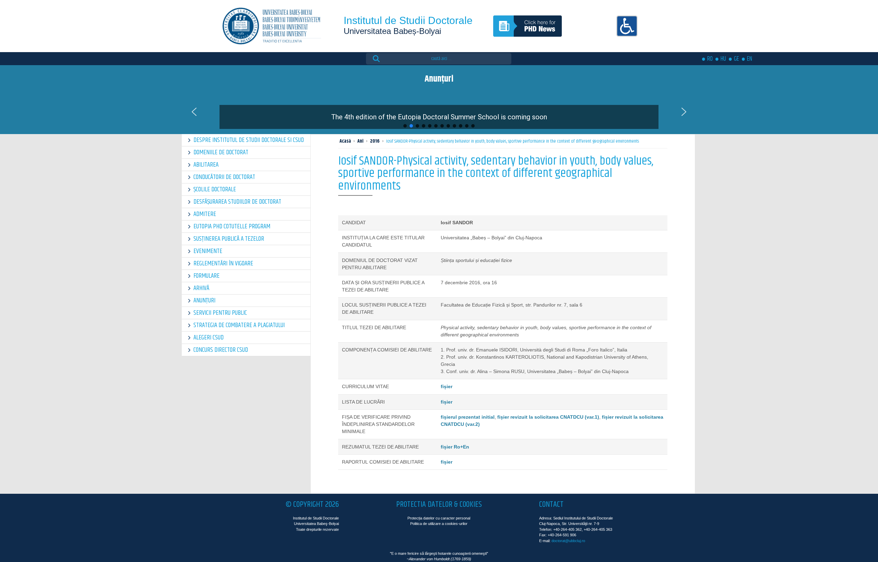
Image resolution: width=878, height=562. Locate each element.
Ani (360, 141)
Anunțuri (204, 301)
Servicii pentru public (220, 313)
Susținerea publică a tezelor (228, 239)
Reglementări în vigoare (223, 263)
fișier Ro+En (455, 447)
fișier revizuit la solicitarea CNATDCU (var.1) (548, 417)
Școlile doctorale (214, 189)
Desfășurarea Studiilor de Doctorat (237, 202)
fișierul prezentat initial (468, 417)
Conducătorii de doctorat (224, 177)
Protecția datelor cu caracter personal (438, 518)
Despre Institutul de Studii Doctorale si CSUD (248, 140)
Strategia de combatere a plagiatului (239, 325)
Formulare (206, 276)
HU (723, 59)
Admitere (204, 214)
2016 (375, 141)
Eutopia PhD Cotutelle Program (231, 226)
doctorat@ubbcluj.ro (568, 541)
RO (710, 59)
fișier (446, 386)
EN (749, 59)
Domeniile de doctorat (220, 152)
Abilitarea (205, 165)
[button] (439, 111)
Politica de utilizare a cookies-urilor (438, 524)
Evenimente (207, 251)
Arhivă (201, 288)
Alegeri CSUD (208, 338)
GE (736, 59)
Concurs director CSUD (220, 350)
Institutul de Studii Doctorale (408, 20)
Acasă (345, 141)
